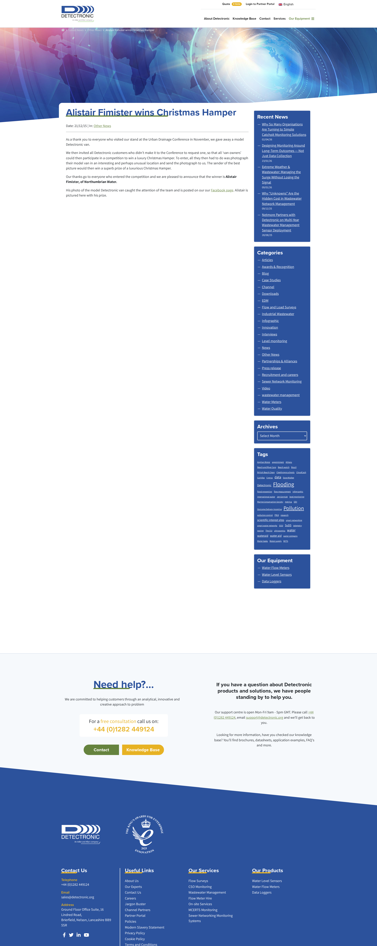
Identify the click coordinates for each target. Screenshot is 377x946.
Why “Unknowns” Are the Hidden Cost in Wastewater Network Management (282, 198)
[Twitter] (71, 935)
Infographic (270, 320)
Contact (264, 18)
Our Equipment (300, 18)
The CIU (268, 530)
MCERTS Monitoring (202, 910)
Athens (289, 462)
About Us (131, 880)
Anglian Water (263, 462)
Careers (130, 898)
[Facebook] (64, 935)
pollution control (265, 515)
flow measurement (282, 491)
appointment (278, 462)
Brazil (293, 467)
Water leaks (262, 541)
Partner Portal (135, 915)
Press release (271, 368)
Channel (268, 287)
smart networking (294, 520)
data (278, 477)
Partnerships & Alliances (279, 361)
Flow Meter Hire (200, 898)
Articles (267, 260)
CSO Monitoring (200, 886)
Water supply (276, 541)
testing (260, 530)
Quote (231, 4)
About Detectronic (217, 18)
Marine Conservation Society (270, 501)
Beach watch (283, 467)
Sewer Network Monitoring (282, 381)
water (291, 530)
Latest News (76, 30)
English (288, 4)
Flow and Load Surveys (279, 307)
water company (290, 536)
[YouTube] (86, 935)
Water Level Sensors (267, 880)
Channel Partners (137, 910)
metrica (288, 501)
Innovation (270, 327)
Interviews (269, 334)
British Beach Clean (266, 472)
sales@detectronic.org (77, 897)
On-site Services (200, 904)
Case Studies (271, 280)
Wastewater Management (207, 892)
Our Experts (133, 886)
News (266, 347)
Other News (94, 30)
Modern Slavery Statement (144, 927)
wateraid (262, 535)
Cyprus (269, 477)
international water (266, 496)
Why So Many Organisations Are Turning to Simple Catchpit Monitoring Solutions (284, 129)
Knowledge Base (244, 18)
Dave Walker (288, 477)
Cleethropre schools (285, 472)
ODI (295, 501)
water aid (276, 535)
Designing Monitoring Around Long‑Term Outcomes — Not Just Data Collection (283, 150)
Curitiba (261, 477)
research (284, 515)
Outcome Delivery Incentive (269, 509)
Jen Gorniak (282, 496)
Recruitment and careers (280, 374)
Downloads (270, 293)
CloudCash (301, 472)
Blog (265, 273)
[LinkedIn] (78, 935)
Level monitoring (274, 341)
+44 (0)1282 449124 (75, 884)
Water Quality (272, 408)
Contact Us (133, 892)
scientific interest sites (270, 520)
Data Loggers (261, 892)
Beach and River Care (266, 467)
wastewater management (281, 395)
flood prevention (264, 491)
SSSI (281, 525)
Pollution (294, 508)
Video (266, 388)
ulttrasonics (279, 530)
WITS (285, 541)
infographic (298, 491)
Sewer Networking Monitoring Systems (210, 918)
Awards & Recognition (278, 266)
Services (280, 18)
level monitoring (296, 496)
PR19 (277, 515)
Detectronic (264, 485)
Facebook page (222, 190)
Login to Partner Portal (260, 4)
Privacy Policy (135, 933)
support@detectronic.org (264, 717)
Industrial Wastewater (278, 314)
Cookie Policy (135, 939)
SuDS (288, 525)
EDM (265, 300)
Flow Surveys (198, 880)
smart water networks (267, 525)
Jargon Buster (135, 904)
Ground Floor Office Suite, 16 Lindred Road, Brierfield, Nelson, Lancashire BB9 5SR (86, 917)
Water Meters (271, 401)
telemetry (297, 525)
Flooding (283, 484)
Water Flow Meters (265, 886)
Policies (130, 921)
